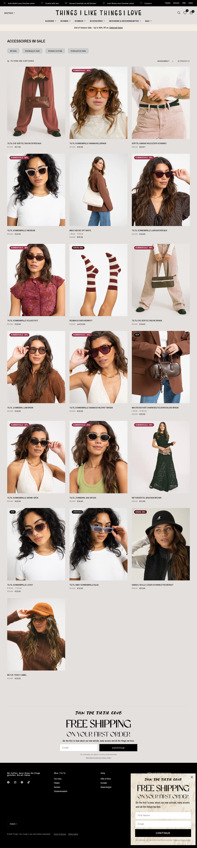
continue (118, 747)
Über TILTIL (60, 773)
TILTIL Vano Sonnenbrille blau (84, 584)
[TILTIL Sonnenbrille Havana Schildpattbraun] (98, 367)
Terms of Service (60, 834)
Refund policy (73, 834)
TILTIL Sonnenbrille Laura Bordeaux (149, 230)
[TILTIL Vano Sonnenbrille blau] (98, 544)
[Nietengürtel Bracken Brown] (161, 457)
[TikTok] (31, 782)
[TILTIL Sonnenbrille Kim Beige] (36, 190)
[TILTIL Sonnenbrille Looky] (36, 544)
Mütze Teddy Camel (17, 674)
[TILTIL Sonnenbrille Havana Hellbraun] (98, 103)
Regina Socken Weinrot (81, 320)
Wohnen (64, 20)
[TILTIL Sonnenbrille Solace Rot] (36, 280)
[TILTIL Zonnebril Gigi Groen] (98, 457)
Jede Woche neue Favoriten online (89, 3)
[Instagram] (17, 782)
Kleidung (49, 20)
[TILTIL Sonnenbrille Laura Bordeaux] (161, 190)
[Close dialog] (191, 777)
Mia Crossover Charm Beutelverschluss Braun (155, 407)
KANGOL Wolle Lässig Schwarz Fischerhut (152, 584)
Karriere (176, 3)
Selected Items (116, 27)
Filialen (167, 3)
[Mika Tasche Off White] (98, 190)
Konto (191, 3)
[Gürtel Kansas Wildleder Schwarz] (161, 103)
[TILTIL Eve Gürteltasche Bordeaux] (36, 103)
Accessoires (96, 20)
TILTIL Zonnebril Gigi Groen (83, 497)
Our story (57, 778)
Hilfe (184, 3)
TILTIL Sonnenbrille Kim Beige (21, 230)
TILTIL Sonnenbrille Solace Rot (22, 320)
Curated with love (21, 3)
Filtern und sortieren (22, 61)
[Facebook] (10, 782)
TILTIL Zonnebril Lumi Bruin (20, 407)
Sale (147, 20)
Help (103, 773)
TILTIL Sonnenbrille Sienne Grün (22, 497)
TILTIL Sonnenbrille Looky (20, 584)
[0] (190, 13)
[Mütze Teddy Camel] (36, 634)
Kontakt (104, 782)
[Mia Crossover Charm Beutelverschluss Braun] (161, 367)
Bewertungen (106, 787)
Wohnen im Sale (55, 50)
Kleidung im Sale (32, 50)
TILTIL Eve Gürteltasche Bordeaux (24, 143)
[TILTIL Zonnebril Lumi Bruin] (36, 367)
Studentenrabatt (60, 791)
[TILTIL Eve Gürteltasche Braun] (161, 280)
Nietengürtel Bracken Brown (146, 497)
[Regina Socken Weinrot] (98, 280)
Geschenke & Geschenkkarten (124, 20)
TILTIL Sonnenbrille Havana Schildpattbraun (91, 407)
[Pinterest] (24, 782)
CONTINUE (163, 832)
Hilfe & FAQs (106, 778)
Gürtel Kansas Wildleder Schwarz (149, 143)
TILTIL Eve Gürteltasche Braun (147, 320)
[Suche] (179, 13)
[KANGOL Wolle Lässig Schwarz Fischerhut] (161, 544)
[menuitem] (50, 21)
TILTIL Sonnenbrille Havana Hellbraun (88, 143)
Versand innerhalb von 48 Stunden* (51, 3)
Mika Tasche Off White (80, 230)
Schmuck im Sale (78, 50)
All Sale (13, 50)
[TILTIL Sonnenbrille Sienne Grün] (36, 457)
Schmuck (79, 20)
